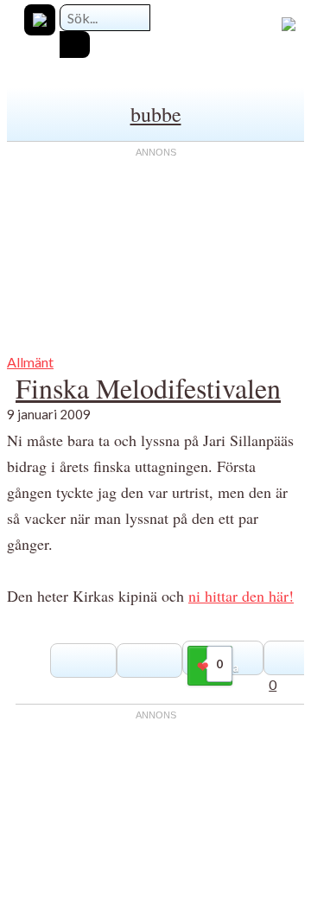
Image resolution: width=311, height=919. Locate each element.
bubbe (155, 114)
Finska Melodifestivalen (148, 387)
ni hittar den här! (241, 595)
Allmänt (30, 362)
